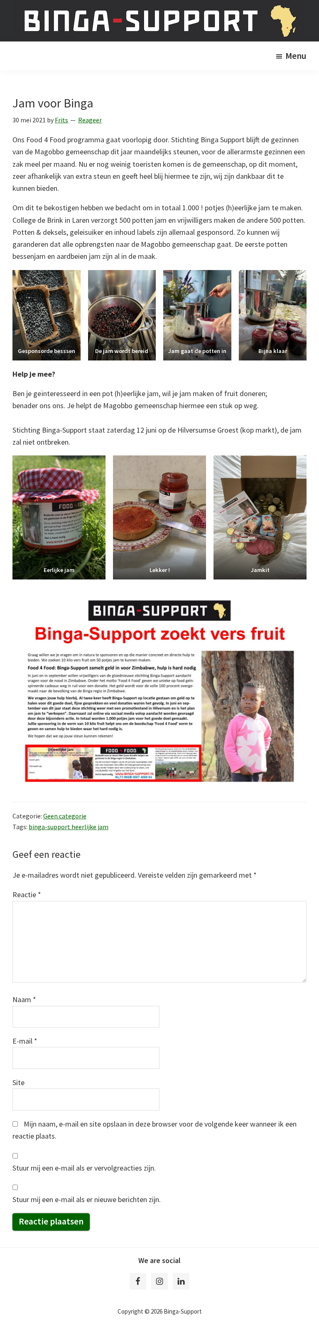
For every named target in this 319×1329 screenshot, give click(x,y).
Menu (296, 55)
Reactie (26, 894)
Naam (24, 999)
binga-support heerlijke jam (68, 827)
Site (18, 1082)
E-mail (24, 1041)
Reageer (90, 120)
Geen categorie (64, 816)
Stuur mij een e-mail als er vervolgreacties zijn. (84, 1168)
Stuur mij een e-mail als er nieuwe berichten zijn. (86, 1199)
